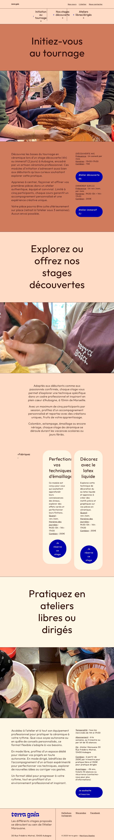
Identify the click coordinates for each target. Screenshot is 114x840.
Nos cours (72, 4)
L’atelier (83, 4)
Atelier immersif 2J (88, 211)
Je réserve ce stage (57, 549)
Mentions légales (87, 835)
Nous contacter (96, 4)
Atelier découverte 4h (89, 176)
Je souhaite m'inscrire (85, 792)
